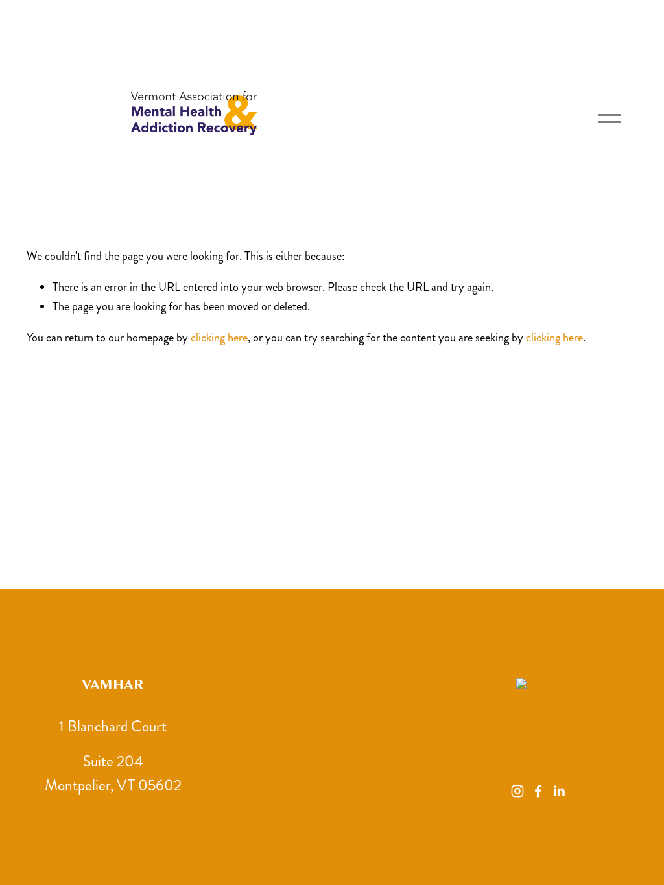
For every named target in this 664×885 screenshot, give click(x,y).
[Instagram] (517, 791)
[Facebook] (538, 791)
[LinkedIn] (558, 791)
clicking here (219, 337)
